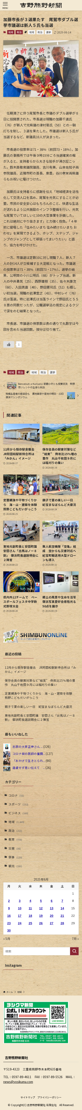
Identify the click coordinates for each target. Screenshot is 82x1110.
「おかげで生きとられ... (28, 760)
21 (62, 915)
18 (30, 915)
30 (9, 930)
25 (30, 923)
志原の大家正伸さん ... (27, 746)
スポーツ (18, 804)
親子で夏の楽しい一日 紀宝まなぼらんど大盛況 (38, 706)
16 (9, 915)
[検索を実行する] (74, 951)
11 (30, 908)
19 (41, 915)
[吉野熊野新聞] (41, 5)
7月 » (75, 938)
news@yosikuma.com (18, 1081)
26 (41, 923)
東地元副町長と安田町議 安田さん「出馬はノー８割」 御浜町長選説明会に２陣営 (40, 717)
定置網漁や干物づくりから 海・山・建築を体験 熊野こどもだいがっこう (40, 695)
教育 (15, 839)
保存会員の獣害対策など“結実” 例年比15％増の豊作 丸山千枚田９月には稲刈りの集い (40, 682)
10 (19, 908)
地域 (10, 32)
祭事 (15, 857)
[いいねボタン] (8, 344)
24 (19, 923)
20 (51, 915)
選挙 (48, 32)
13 (51, 908)
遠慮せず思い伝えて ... (28, 767)
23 (9, 923)
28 (62, 923)
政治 (19, 32)
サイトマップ (28, 1097)
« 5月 (6, 938)
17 (19, 915)
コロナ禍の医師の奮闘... (28, 753)
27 (51, 923)
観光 (15, 866)
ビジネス (18, 813)
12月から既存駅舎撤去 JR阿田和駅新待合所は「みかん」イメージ (40, 669)
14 (62, 908)
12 (41, 908)
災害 (15, 848)
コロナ (16, 795)
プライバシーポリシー (49, 1097)
